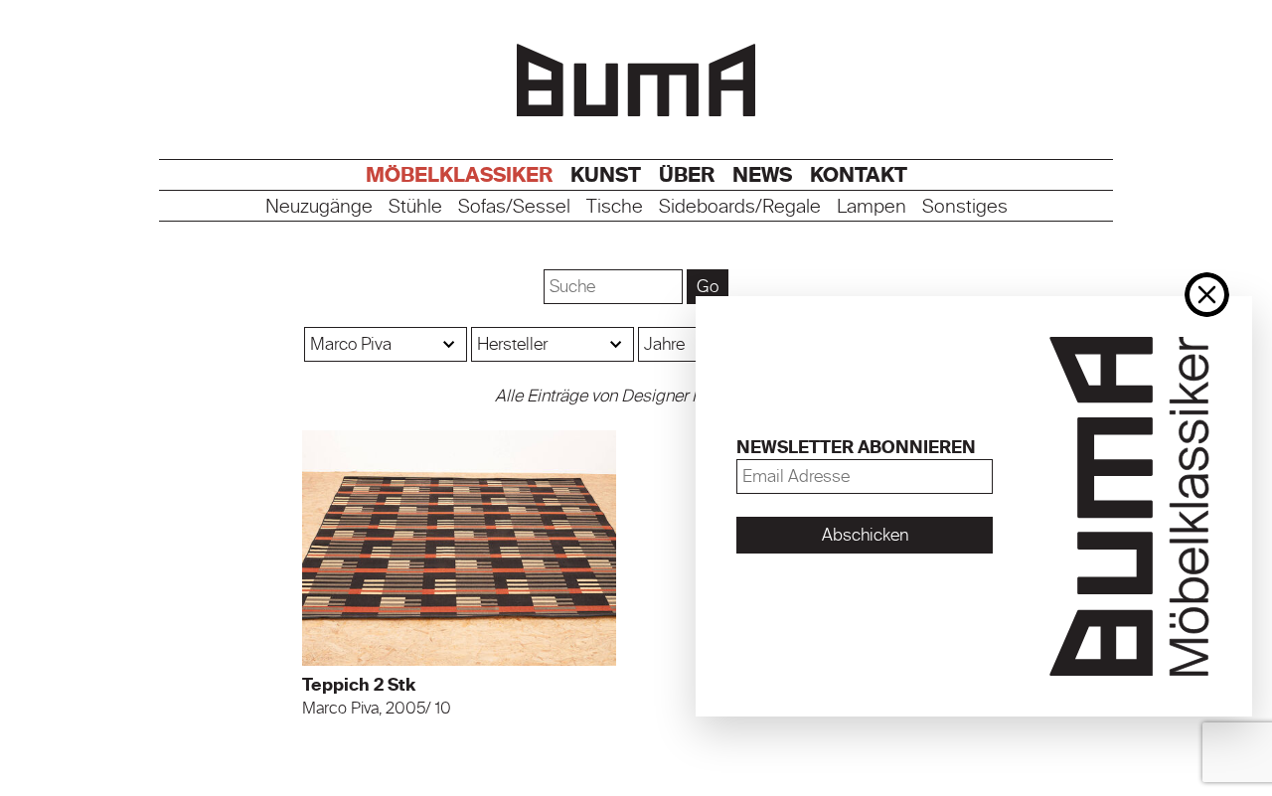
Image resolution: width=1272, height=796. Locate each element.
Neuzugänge (319, 207)
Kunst (605, 175)
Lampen (871, 207)
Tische (614, 207)
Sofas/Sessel (514, 207)
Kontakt (858, 175)
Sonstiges (965, 207)
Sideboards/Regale (740, 207)
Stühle (415, 207)
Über (687, 175)
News (762, 175)
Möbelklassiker (459, 175)
